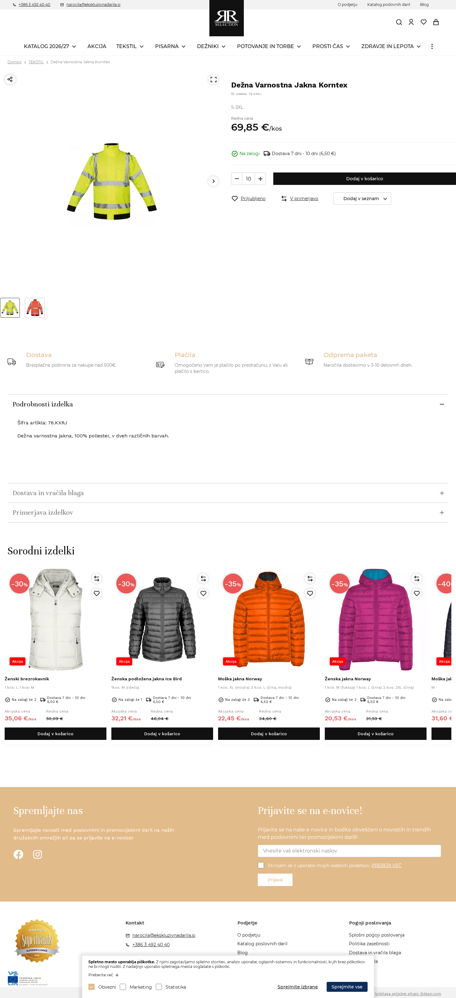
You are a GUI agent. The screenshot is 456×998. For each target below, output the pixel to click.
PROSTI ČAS (327, 46)
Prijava (275, 880)
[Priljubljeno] (96, 593)
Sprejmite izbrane (298, 987)
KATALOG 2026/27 (46, 46)
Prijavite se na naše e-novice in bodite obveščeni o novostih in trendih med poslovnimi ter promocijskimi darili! (344, 833)
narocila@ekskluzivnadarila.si (93, 4)
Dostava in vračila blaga (375, 952)
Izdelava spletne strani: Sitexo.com (408, 993)
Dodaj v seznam (361, 198)
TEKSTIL (126, 46)
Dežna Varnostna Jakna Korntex (80, 62)
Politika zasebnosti (369, 944)
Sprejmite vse (347, 987)
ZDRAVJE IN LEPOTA (387, 46)
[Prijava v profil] (411, 22)
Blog (424, 4)
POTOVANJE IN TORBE (265, 46)
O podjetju (347, 4)
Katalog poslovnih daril (388, 4)
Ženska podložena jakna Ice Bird (146, 678)
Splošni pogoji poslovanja (377, 935)
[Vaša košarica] (436, 22)
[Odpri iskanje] (399, 22)
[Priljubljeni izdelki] (424, 22)
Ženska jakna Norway (348, 678)
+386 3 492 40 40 (34, 4)
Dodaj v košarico (364, 178)
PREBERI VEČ (386, 865)
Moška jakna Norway (240, 678)
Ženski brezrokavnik (27, 678)
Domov (14, 62)
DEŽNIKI (208, 46)
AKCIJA (96, 46)
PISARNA (167, 46)
